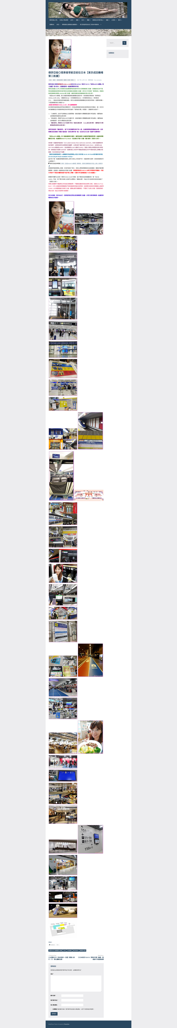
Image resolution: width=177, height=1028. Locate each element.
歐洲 (119, 20)
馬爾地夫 (52, 24)
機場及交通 (83, 950)
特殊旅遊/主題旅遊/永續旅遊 (69, 24)
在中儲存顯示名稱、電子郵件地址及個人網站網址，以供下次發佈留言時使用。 (73, 1009)
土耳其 (113, 20)
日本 (82, 20)
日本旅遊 (69, 950)
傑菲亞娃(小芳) (53, 20)
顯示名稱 (53, 995)
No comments (98, 80)
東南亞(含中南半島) (98, 20)
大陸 (57, 24)
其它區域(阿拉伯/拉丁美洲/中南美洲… (90, 24)
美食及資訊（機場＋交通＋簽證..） (66, 80)
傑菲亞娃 (90, 80)
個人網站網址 (54, 1005)
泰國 (77, 20)
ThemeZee (66, 1024)
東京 (54, 80)
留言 (52, 974)
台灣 (71, 20)
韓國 (88, 20)
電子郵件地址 (54, 1000)
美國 (107, 20)
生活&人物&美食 (64, 20)
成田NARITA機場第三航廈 (55, 950)
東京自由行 (76, 950)
